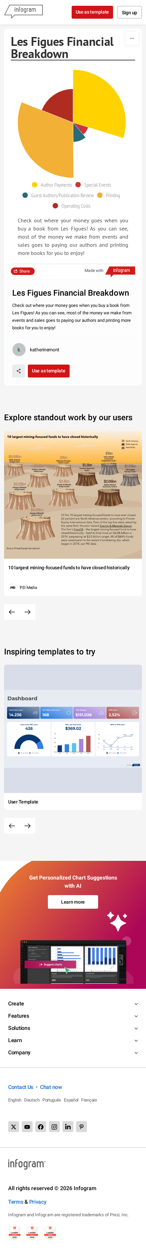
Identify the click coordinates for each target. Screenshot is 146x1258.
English (14, 1100)
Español (71, 1100)
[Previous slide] (11, 612)
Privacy (38, 1202)
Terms (15, 1202)
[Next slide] (27, 612)
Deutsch (32, 1100)
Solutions (19, 1028)
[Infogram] (23, 12)
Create (16, 1003)
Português (51, 1100)
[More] (132, 38)
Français (89, 1100)
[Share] (18, 371)
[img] (99, 104)
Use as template (92, 12)
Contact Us (20, 1087)
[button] (53, 184)
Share (24, 271)
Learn (15, 1040)
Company (19, 1052)
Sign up (129, 12)
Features (18, 1016)
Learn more (73, 902)
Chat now (51, 1087)
